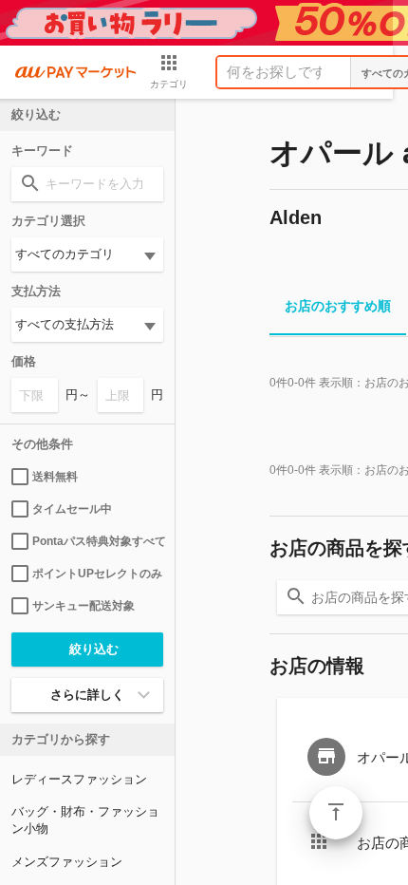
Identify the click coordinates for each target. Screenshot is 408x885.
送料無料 (55, 476)
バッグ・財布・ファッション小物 (85, 820)
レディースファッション (79, 779)
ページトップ (335, 812)
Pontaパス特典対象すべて (97, 541)
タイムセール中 (72, 509)
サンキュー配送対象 (83, 605)
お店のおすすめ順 (338, 305)
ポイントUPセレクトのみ (97, 573)
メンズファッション (66, 862)
